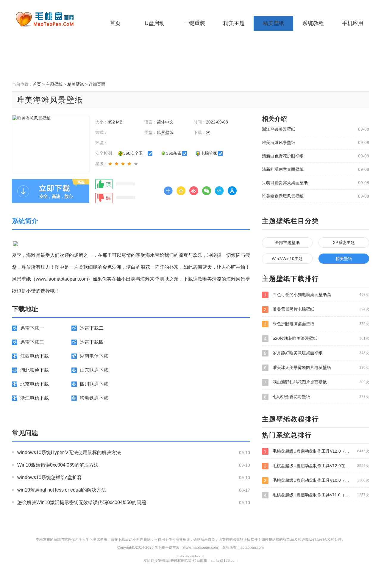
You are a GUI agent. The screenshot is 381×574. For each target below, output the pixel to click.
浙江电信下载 (34, 398)
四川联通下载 (94, 384)
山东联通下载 (94, 370)
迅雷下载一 (32, 328)
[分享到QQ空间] (181, 190)
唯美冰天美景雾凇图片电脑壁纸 (316, 367)
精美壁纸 (273, 23)
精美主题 (234, 23)
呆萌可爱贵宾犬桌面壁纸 (285, 182)
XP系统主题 (344, 242)
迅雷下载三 (32, 342)
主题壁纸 (54, 84)
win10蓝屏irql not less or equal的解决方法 (61, 489)
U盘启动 (155, 23)
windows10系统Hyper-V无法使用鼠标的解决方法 (69, 452)
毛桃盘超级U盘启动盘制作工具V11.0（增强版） (316, 495)
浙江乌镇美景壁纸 (278, 129)
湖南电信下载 (94, 356)
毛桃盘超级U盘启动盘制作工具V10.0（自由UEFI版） (316, 480)
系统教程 (313, 23)
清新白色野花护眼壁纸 (283, 156)
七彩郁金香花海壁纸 (316, 396)
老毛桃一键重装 (49, 19)
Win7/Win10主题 (287, 258)
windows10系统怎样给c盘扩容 (49, 477)
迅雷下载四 (92, 342)
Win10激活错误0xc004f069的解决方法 (58, 464)
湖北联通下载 (34, 370)
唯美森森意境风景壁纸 (283, 196)
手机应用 (352, 23)
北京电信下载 (34, 384)
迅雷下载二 (92, 328)
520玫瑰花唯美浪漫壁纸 (316, 338)
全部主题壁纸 (287, 242)
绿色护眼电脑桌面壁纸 (316, 323)
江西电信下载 (34, 356)
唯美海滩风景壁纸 (278, 142)
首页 (115, 23)
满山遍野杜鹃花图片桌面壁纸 (316, 382)
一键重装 (194, 23)
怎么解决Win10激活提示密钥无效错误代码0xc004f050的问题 (81, 502)
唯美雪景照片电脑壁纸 (316, 309)
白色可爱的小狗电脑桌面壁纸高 (316, 294)
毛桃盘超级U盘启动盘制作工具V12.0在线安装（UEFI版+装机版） (316, 465)
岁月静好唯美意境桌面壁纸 (316, 353)
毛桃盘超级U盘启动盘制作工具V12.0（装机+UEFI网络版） (316, 451)
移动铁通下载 (94, 398)
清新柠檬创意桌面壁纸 (283, 169)
